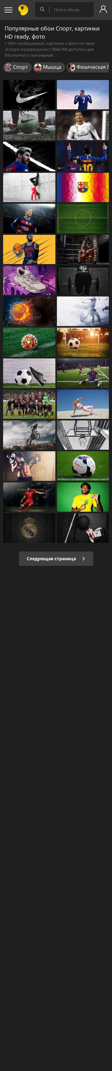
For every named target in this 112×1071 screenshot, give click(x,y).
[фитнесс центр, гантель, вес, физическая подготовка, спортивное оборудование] (29, 466)
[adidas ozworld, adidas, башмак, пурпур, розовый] (29, 280)
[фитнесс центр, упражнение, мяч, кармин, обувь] (83, 528)
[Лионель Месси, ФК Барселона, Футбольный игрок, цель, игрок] (83, 373)
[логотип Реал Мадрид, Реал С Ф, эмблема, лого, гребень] (29, 528)
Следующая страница (52, 559)
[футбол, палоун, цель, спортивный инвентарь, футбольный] (29, 342)
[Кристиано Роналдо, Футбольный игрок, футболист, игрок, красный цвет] (29, 497)
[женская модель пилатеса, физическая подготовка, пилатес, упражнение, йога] (83, 404)
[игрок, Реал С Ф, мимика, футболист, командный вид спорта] (83, 125)
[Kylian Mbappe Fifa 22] (83, 94)
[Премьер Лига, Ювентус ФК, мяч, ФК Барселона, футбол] (29, 373)
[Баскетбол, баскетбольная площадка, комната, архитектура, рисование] (83, 435)
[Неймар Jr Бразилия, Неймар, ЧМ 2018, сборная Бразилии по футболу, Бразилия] (83, 497)
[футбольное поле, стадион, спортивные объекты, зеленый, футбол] (83, 218)
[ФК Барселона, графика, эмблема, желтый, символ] (83, 187)
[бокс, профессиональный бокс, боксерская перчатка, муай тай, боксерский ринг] (83, 249)
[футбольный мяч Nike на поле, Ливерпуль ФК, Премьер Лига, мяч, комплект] (83, 466)
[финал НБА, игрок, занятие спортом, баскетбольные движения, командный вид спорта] (29, 249)
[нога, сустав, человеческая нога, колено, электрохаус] (29, 187)
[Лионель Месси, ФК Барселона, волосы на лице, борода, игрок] (29, 156)
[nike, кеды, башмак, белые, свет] (29, 94)
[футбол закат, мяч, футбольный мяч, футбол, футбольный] (83, 342)
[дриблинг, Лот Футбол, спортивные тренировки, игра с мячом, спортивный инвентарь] (29, 125)
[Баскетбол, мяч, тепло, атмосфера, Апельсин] (29, 311)
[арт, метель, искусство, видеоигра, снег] (83, 311)
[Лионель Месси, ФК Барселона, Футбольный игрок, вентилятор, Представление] (83, 156)
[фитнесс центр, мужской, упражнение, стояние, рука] (83, 280)
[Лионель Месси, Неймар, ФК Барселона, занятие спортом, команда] (29, 404)
